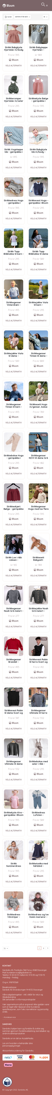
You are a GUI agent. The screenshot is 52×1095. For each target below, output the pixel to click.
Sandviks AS (23, 1090)
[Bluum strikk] (13, 60)
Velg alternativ (13, 65)
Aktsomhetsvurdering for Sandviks (17, 1050)
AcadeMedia (27, 1038)
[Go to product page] (13, 34)
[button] (47, 5)
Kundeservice (10, 1017)
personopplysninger (11, 1046)
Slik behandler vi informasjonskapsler (19, 999)
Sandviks (6, 1028)
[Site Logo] (8, 5)
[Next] (48, 948)
